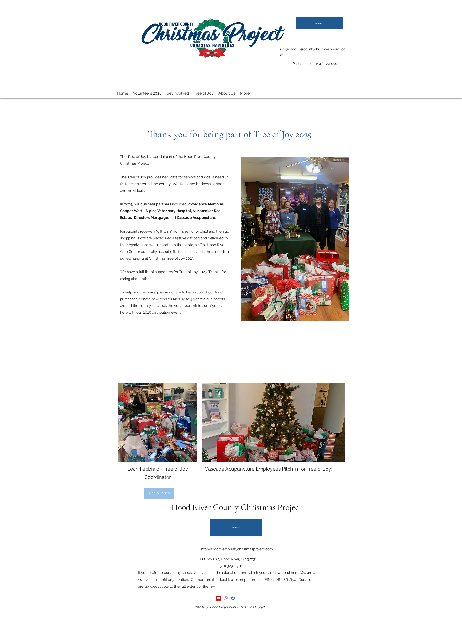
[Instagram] (225, 598)
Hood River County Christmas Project (236, 507)
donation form (236, 573)
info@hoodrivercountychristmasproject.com (236, 549)
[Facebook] (233, 598)
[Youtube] (218, 598)
